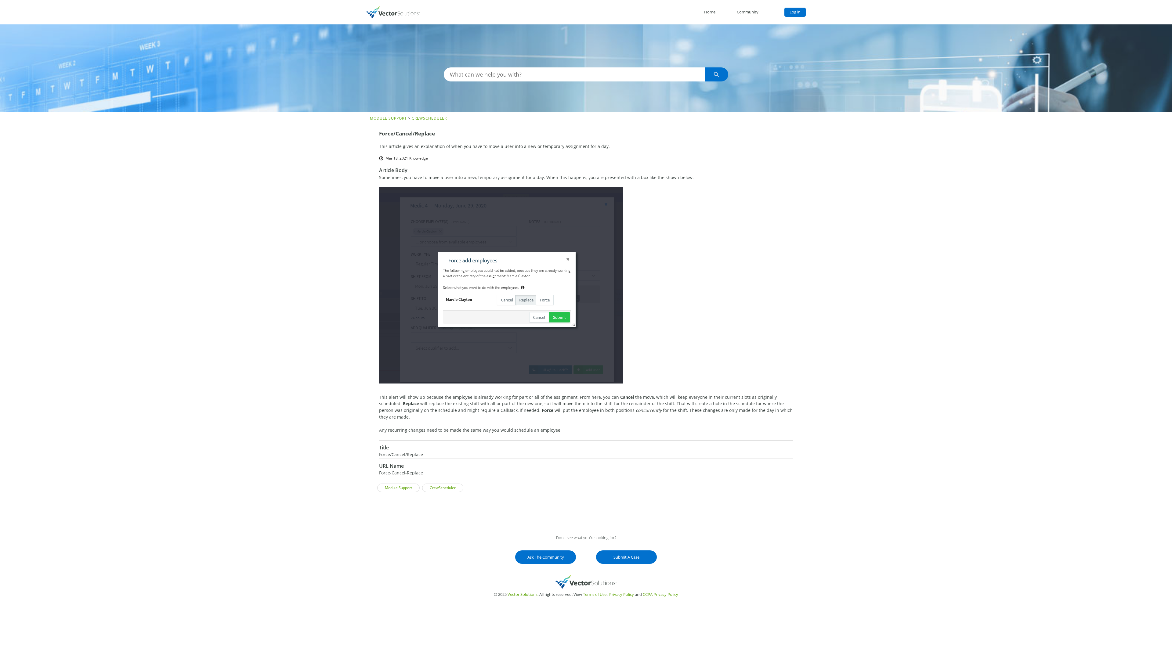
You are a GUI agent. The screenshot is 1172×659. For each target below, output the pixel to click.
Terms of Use (594, 594)
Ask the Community (545, 557)
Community (747, 12)
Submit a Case (626, 557)
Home (709, 12)
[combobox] (574, 74)
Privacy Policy (621, 594)
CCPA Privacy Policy (660, 594)
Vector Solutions (522, 594)
